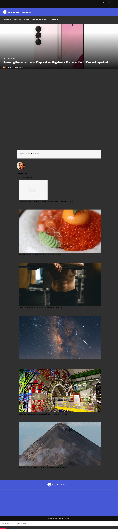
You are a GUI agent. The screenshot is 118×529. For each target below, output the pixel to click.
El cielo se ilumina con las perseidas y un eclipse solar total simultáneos (43, 361)
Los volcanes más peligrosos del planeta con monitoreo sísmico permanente (44, 467)
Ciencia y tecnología (9, 58)
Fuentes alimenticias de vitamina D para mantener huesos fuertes (40, 254)
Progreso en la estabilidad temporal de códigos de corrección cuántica (43, 414)
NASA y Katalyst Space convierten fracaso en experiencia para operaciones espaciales (47, 201)
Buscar (5, 503)
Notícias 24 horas (35, 153)
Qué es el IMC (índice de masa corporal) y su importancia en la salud (41, 307)
